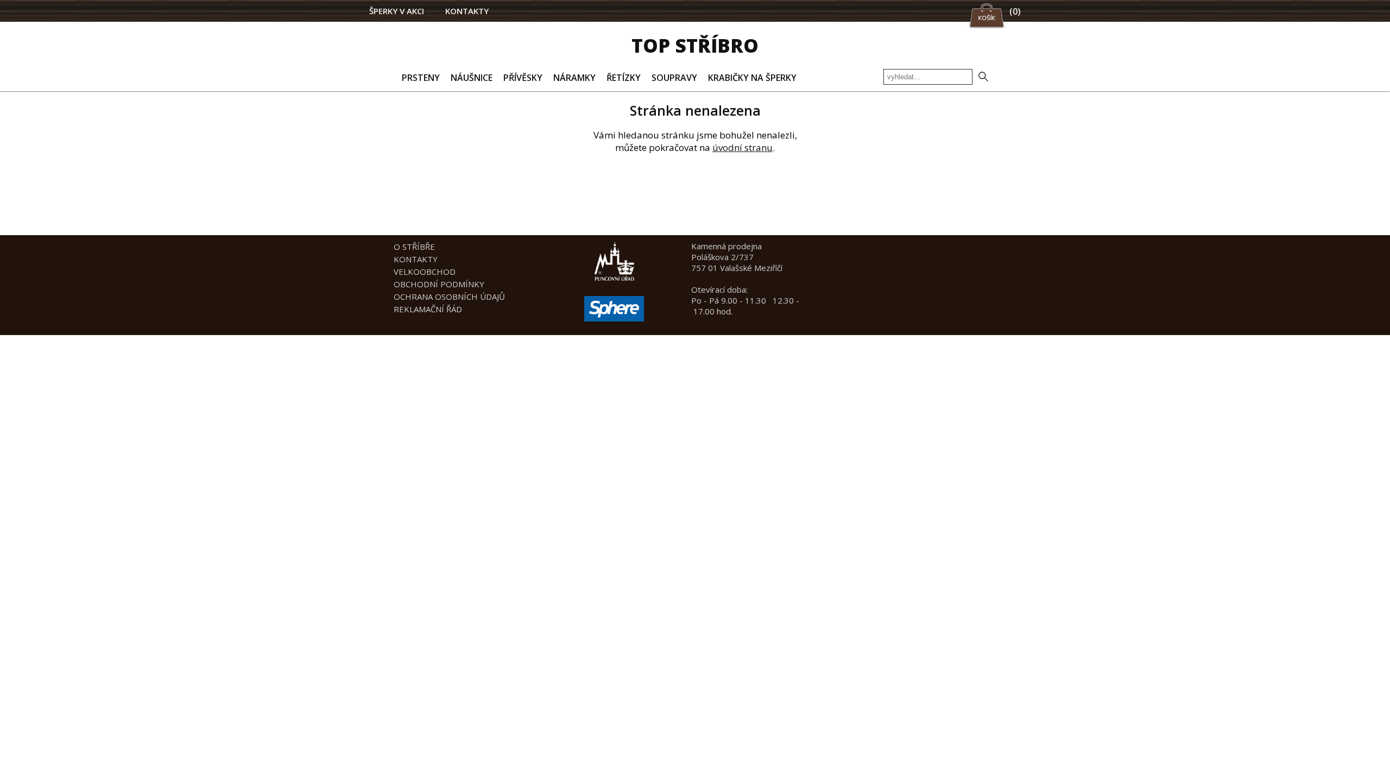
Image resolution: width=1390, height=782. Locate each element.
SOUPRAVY (674, 78)
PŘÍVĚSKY (522, 78)
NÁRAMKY (574, 78)
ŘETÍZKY (623, 78)
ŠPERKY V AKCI (396, 10)
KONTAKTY (467, 10)
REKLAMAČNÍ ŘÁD (428, 309)
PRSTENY (421, 78)
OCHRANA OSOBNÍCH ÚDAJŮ (449, 296)
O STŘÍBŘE (414, 246)
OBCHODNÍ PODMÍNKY (439, 284)
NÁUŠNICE (471, 78)
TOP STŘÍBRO (695, 45)
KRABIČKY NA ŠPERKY (752, 78)
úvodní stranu (742, 147)
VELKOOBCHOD (425, 271)
